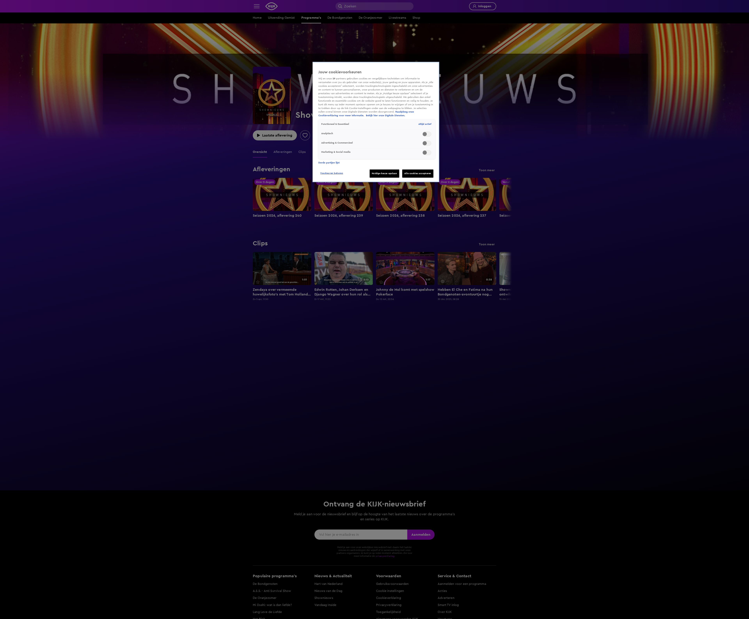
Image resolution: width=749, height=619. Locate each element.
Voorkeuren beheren (331, 173)
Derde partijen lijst (329, 162)
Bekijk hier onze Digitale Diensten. (385, 115)
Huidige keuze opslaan (384, 173)
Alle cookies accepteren (417, 173)
